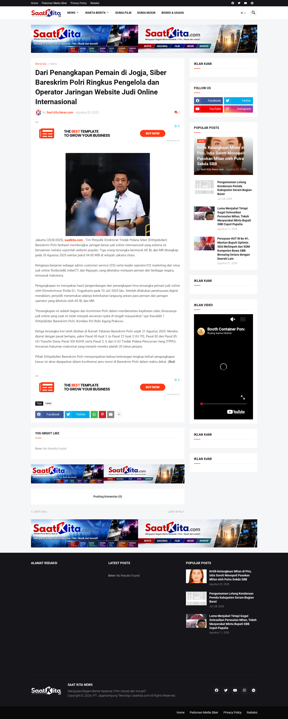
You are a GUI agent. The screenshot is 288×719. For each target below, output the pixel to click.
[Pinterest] (102, 414)
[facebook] (232, 3)
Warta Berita (95, 12)
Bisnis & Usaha (172, 12)
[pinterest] (252, 3)
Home (34, 3)
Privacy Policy (79, 3)
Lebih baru (40, 511)
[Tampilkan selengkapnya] (118, 414)
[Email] (110, 414)
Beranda (40, 63)
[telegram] (253, 690)
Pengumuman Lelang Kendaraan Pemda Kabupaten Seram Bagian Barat (234, 188)
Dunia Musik (146, 12)
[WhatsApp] (94, 414)
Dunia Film (123, 12)
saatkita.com (74, 240)
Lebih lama (175, 511)
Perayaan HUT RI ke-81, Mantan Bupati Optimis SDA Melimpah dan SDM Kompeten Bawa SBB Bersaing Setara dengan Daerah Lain (233, 248)
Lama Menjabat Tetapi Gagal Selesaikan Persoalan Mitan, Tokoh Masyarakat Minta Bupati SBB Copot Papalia (234, 216)
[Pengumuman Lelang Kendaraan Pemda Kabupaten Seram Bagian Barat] (204, 187)
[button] (243, 13)
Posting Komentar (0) (107, 496)
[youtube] (245, 3)
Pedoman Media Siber (54, 3)
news (53, 63)
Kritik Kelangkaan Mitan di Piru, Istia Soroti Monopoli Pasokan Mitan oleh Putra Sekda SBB (230, 575)
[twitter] (239, 3)
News (71, 12)
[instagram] (244, 690)
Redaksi (94, 3)
